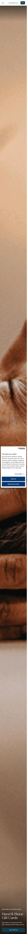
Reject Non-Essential (13, 484)
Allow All (13, 479)
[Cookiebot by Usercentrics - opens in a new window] (19, 449)
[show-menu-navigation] (3, 3)
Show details (18, 474)
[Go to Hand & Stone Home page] (13, 2)
